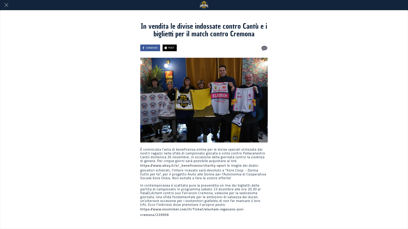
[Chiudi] (6, 5)
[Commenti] (264, 48)
